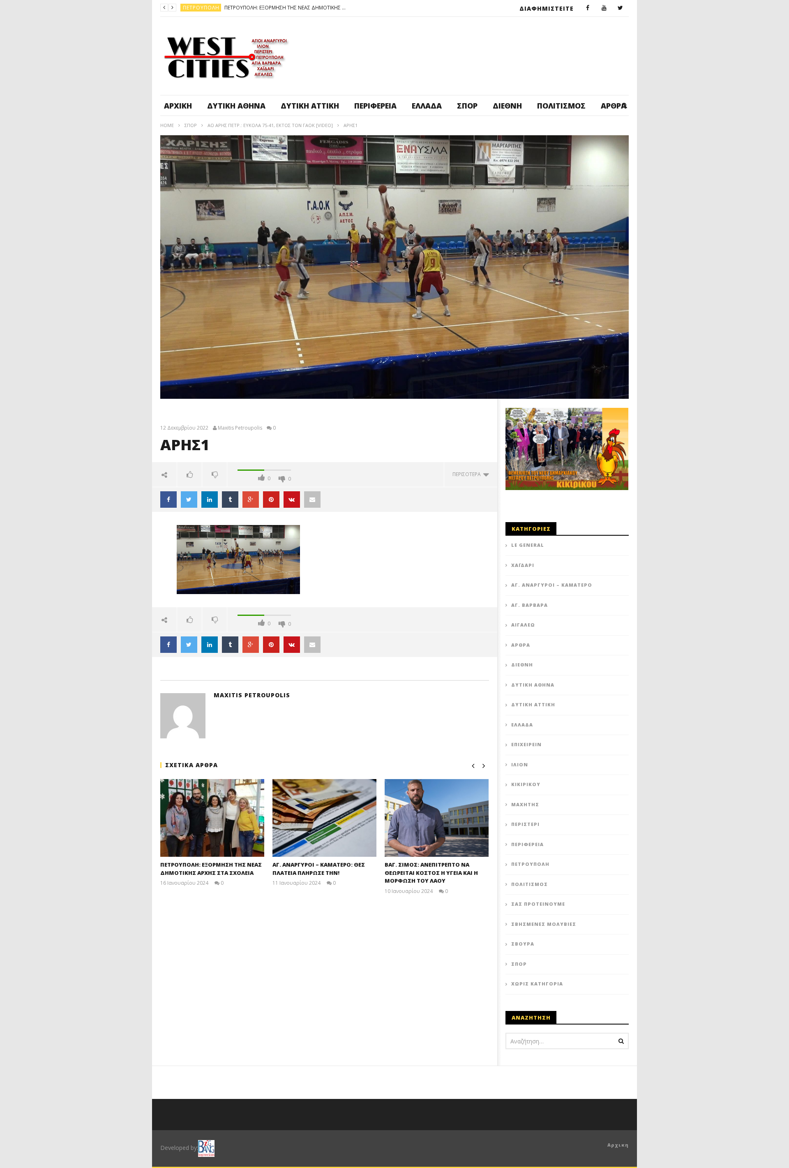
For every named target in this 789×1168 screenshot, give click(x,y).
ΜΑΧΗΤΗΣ (525, 804)
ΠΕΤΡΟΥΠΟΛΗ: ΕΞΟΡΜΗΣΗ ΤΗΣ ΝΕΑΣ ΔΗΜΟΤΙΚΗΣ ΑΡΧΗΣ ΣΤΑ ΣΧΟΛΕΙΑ (211, 869)
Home (167, 125)
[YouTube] (604, 8)
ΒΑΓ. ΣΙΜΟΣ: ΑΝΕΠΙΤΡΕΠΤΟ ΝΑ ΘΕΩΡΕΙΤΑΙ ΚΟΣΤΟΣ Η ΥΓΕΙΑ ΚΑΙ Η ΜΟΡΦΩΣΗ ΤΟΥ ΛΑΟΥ (431, 872)
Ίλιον (519, 764)
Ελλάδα (427, 106)
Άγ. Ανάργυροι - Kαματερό (220, 7)
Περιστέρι (525, 824)
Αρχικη (618, 1145)
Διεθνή (507, 106)
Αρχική (178, 106)
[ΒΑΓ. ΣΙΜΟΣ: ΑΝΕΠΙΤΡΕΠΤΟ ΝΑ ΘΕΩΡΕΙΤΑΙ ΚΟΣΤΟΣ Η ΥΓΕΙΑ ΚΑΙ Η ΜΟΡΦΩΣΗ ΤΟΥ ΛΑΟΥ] (437, 818)
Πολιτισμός (561, 106)
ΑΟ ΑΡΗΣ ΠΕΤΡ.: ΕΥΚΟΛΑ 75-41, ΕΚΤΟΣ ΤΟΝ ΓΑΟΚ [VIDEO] (270, 125)
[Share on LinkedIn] (209, 499)
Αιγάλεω (523, 625)
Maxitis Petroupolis (240, 428)
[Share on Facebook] (168, 499)
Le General (527, 545)
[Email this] (312, 499)
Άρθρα (520, 645)
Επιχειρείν (526, 744)
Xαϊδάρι (522, 565)
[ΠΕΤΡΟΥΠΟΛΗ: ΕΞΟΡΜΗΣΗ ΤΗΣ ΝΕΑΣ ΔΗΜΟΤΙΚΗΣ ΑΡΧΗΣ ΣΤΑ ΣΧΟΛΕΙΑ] (212, 818)
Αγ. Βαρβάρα (529, 605)
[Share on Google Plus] (250, 499)
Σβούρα (522, 944)
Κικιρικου (525, 784)
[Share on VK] (292, 499)
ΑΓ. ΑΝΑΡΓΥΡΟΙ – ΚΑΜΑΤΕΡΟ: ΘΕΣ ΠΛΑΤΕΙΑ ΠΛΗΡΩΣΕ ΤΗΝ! (324, 7)
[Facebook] (587, 8)
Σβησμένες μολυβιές (543, 924)
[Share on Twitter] (189, 499)
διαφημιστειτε (546, 8)
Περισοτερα (467, 474)
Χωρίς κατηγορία (537, 984)
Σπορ (467, 106)
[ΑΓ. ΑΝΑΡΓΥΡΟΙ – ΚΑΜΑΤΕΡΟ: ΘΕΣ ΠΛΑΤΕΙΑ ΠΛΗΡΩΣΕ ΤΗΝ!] (324, 818)
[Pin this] (271, 499)
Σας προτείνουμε (538, 904)
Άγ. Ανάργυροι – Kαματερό (551, 585)
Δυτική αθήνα (236, 106)
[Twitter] (620, 8)
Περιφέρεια (375, 106)
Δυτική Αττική (310, 106)
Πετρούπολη (530, 864)
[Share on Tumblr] (230, 499)
